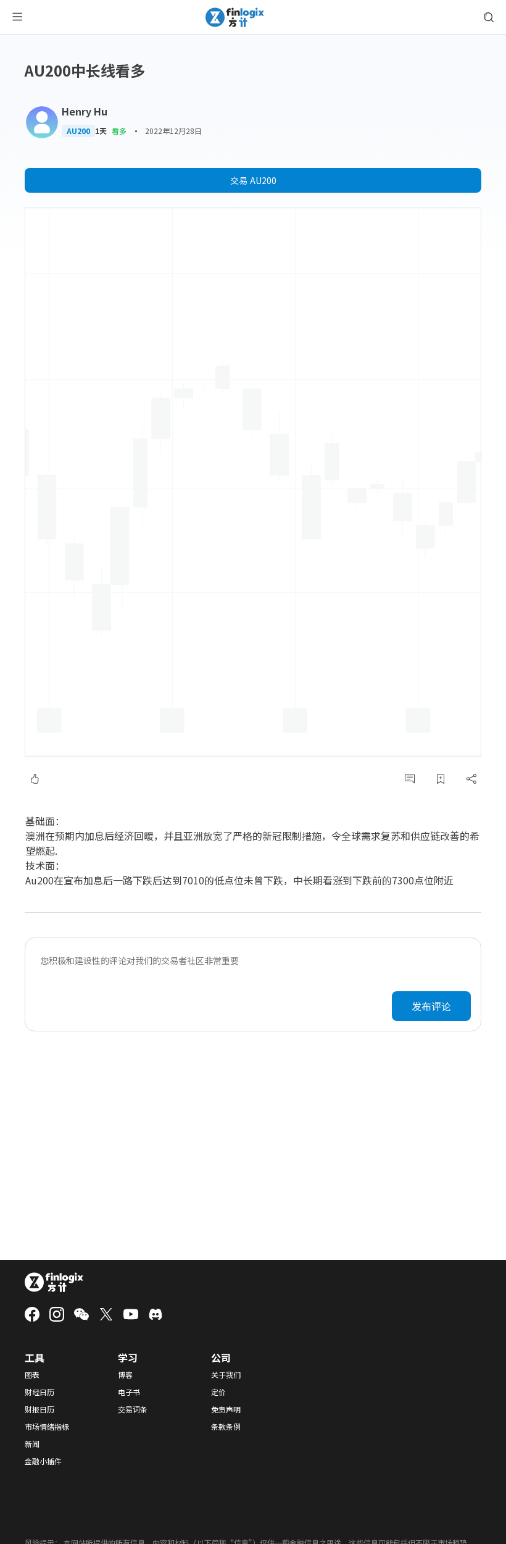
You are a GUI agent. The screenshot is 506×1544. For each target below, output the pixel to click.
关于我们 (226, 1375)
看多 (119, 130)
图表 (32, 1375)
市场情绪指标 (47, 1427)
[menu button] (17, 17)
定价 (218, 1392)
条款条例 (226, 1427)
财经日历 (39, 1392)
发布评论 (431, 1006)
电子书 (129, 1392)
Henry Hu (84, 111)
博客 (125, 1375)
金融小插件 (43, 1461)
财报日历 (39, 1409)
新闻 (32, 1444)
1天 (101, 131)
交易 (253, 180)
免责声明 (226, 1409)
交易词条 (132, 1409)
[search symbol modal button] (488, 17)
